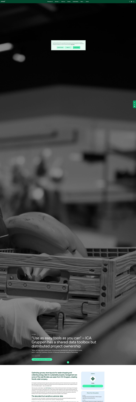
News (82, 1)
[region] (68, 45)
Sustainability (75, 1)
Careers (68, 1)
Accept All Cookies (60, 47)
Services (56, 1)
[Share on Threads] (134, 106)
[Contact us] (133, 1)
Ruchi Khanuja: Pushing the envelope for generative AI (92, 401)
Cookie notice (72, 44)
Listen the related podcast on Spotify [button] (42, 359)
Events (87, 1)
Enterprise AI (50, 1)
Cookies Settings (76, 47)
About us (63, 1)
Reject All (68, 47)
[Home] (3, 1)
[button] (57, 1)
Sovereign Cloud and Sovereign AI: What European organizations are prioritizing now (92, 397)
